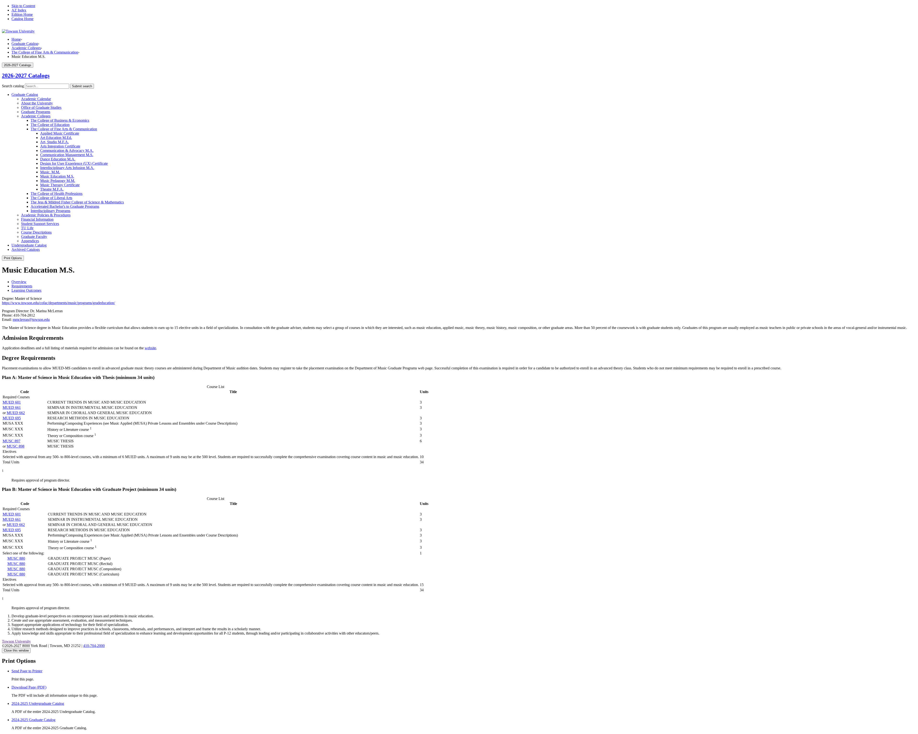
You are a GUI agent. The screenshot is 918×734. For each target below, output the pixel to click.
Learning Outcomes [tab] (26, 290)
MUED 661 (12, 407)
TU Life (27, 228)
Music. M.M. (50, 172)
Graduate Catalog (24, 44)
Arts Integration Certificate (60, 146)
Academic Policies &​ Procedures (46, 215)
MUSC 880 (16, 558)
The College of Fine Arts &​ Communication (64, 129)
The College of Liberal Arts (51, 198)
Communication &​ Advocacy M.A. (66, 150)
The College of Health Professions (56, 194)
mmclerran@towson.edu (31, 320)
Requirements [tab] (21, 286)
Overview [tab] (19, 282)
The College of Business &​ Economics (60, 120)
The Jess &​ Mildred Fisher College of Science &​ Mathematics (77, 202)
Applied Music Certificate (59, 133)
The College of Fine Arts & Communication (44, 52)
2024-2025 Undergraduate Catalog (37, 703)
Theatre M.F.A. (52, 189)
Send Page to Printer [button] (26, 671)
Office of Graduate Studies (41, 107)
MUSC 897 (11, 441)
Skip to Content (23, 6)
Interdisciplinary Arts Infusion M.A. (67, 168)
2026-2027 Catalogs (25, 75)
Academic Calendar (36, 99)
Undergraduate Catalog (29, 245)
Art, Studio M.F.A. (54, 142)
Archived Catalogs (25, 249)
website (150, 348)
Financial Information (37, 219)
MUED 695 (12, 418)
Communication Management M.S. (66, 155)
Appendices (30, 241)
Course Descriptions (36, 232)
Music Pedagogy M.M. (57, 181)
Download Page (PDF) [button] (28, 687)
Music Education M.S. (57, 176)
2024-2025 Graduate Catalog (33, 720)
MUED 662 (16, 413)
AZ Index (18, 10)
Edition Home (22, 14)
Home (16, 39)
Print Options (13, 258)
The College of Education (50, 125)
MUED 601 (12, 402)
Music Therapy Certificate (60, 185)
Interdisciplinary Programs (50, 211)
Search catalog (13, 86)
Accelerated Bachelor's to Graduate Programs (65, 206)
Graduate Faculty (34, 237)
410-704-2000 (94, 646)
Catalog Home (22, 19)
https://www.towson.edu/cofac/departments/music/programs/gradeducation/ (58, 303)
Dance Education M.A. (57, 159)
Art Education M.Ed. (56, 138)
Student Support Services (40, 224)
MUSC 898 (15, 446)
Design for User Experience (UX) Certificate (74, 163)
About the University (37, 103)
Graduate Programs (35, 112)
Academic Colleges (26, 48)
